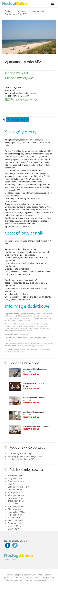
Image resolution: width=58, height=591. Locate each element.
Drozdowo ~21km (16, 498)
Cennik (29, 574)
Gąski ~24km (14, 503)
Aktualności (36, 577)
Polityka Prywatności (14, 580)
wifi (36, 337)
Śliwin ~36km (14, 528)
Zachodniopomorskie (27, 93)
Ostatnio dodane (22, 577)
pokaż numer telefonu (27, 99)
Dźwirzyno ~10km (16, 481)
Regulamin (48, 577)
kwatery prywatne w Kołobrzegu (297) (25, 456)
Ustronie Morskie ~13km (19, 486)
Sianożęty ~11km (15, 484)
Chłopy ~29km (14, 509)
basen (20, 337)
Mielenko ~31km (15, 514)
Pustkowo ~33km (15, 523)
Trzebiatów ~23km (16, 500)
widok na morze (28, 337)
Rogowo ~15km (15, 489)
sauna (40, 337)
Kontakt (49, 580)
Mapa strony (39, 580)
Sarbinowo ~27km (16, 506)
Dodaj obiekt (19, 574)
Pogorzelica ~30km (16, 512)
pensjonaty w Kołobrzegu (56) (21, 459)
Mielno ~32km (14, 517)
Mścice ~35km (14, 526)
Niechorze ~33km (16, 520)
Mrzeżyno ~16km (15, 492)
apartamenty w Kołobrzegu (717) (22, 453)
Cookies (28, 580)
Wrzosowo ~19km (16, 495)
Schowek (38, 574)
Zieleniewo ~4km (15, 475)
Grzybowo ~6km (15, 478)
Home (9, 574)
